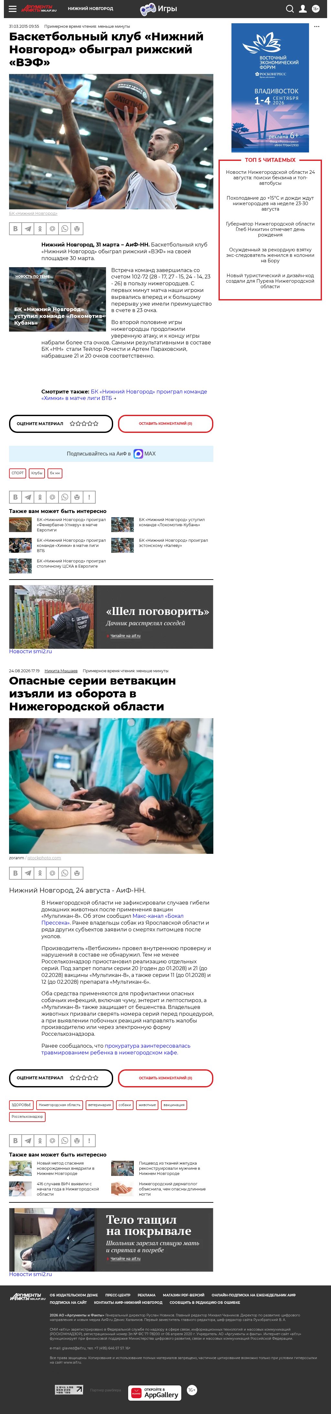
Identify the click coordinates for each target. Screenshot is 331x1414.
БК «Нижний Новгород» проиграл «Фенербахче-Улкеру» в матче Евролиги (71, 524)
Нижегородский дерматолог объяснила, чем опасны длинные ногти (172, 1189)
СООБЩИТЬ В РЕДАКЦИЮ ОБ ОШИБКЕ (205, 1303)
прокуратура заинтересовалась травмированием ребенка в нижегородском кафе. (115, 1049)
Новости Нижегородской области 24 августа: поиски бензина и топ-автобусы (270, 178)
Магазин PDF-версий (183, 1295)
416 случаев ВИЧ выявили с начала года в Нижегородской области (68, 1189)
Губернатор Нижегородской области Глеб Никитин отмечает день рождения (270, 229)
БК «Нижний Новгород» (33, 213)
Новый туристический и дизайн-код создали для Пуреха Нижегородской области (270, 281)
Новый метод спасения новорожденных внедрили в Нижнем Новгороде (65, 1168)
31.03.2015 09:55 (24, 26)
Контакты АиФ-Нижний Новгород (128, 1303)
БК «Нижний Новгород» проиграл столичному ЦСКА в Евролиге (71, 564)
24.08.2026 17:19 (24, 670)
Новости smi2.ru (30, 651)
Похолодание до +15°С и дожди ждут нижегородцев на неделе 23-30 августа (270, 203)
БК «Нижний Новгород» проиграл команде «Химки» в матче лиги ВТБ (71, 545)
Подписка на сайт (68, 1303)
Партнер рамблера (105, 1390)
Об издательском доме (74, 1295)
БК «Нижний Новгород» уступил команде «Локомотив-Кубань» (172, 522)
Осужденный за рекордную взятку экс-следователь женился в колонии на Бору (270, 255)
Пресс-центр (117, 1295)
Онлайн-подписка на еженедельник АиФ (254, 1295)
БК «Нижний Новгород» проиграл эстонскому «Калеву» (173, 543)
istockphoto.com (44, 857)
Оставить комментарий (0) (165, 424)
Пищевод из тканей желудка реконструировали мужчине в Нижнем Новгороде (169, 1168)
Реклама (146, 1295)
